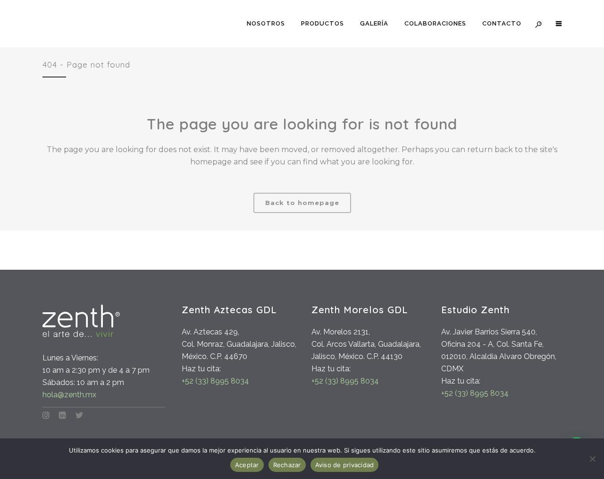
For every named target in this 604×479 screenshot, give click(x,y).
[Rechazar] (592, 458)
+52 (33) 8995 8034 (215, 380)
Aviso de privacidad (344, 465)
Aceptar (247, 465)
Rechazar (287, 465)
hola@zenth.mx (69, 394)
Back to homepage (302, 202)
